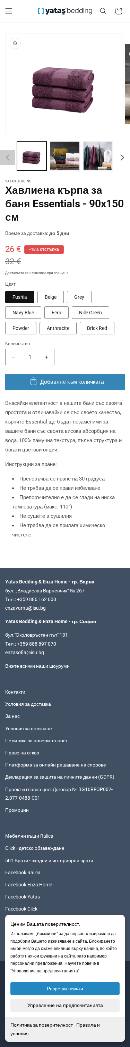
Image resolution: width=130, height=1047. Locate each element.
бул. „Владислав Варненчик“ (37, 590)
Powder (20, 328)
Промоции (17, 810)
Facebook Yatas (22, 897)
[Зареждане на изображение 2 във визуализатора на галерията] (64, 156)
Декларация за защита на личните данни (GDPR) (59, 777)
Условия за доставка (28, 704)
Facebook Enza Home (28, 884)
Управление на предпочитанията (65, 1005)
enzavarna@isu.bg (25, 608)
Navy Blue (23, 312)
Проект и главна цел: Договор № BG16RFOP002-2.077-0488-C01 (59, 794)
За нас (12, 716)
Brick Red (97, 328)
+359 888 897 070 (36, 644)
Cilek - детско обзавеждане (34, 848)
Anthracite (58, 328)
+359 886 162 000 (36, 599)
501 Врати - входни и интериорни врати (49, 860)
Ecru (56, 312)
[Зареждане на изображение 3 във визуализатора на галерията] (98, 156)
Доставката (14, 273)
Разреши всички (65, 988)
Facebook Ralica (23, 872)
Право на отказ (22, 752)
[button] (8, 11)
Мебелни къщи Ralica (29, 836)
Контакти (15, 692)
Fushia (19, 297)
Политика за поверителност (41, 1025)
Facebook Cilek (21, 909)
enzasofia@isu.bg (24, 652)
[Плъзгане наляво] (7, 157)
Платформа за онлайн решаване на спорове (55, 765)
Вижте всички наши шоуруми (37, 666)
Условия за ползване (28, 728)
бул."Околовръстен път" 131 (36, 635)
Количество (17, 343)
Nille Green (90, 312)
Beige (51, 297)
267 (80, 590)
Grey (79, 297)
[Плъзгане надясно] (122, 157)
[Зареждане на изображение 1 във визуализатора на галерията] (31, 156)
